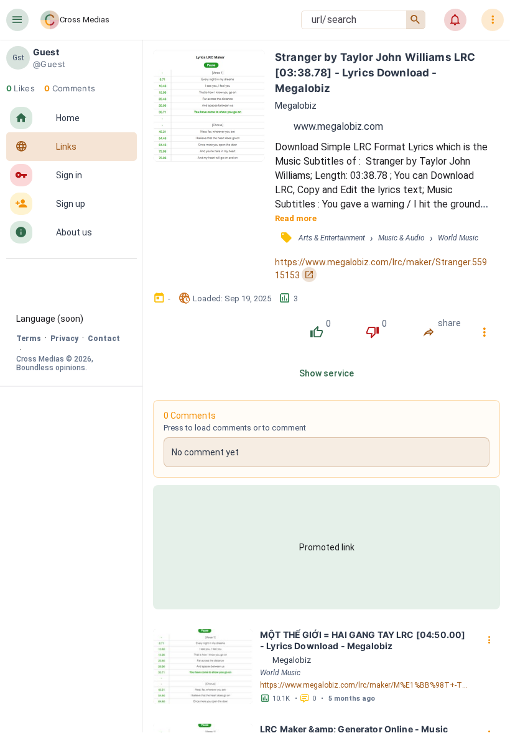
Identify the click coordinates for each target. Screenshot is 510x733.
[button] (17, 20)
